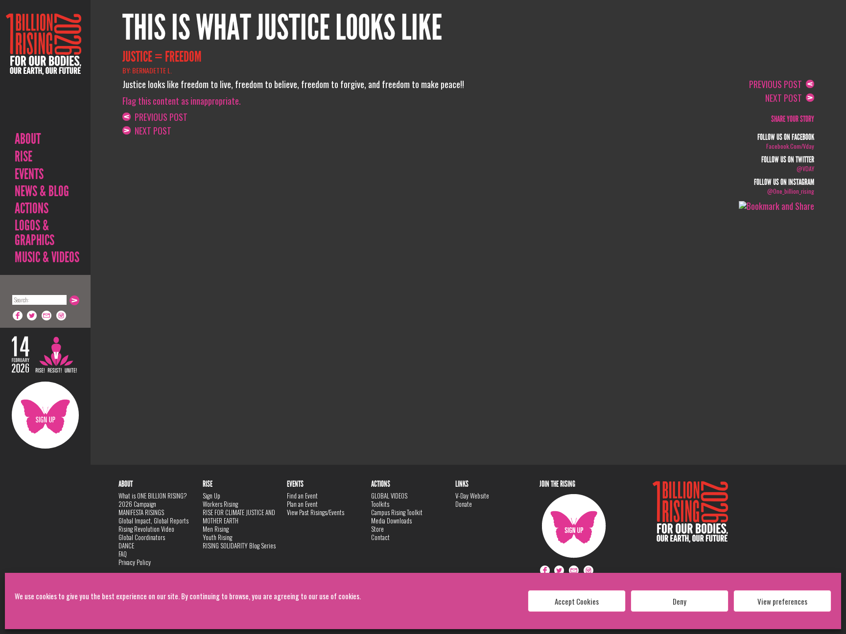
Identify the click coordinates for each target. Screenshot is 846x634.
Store (377, 529)
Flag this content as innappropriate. (181, 100)
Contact (380, 537)
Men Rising (216, 529)
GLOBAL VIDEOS (389, 495)
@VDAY (805, 168)
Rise (23, 156)
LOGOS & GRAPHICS (34, 233)
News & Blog (42, 191)
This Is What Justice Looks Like (282, 28)
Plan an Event (302, 504)
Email (47, 315)
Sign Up (45, 415)
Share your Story (792, 119)
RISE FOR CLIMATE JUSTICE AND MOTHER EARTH (239, 516)
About (28, 139)
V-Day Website (472, 495)
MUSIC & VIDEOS (47, 257)
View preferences (782, 601)
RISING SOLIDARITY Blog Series (239, 545)
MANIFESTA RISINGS (141, 512)
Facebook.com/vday (790, 146)
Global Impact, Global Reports (153, 520)
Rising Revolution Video (146, 529)
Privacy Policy (134, 562)
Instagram (61, 315)
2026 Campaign (137, 504)
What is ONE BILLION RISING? (152, 495)
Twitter (32, 315)
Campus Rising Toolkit (397, 512)
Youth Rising (217, 537)
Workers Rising (220, 504)
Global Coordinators (141, 537)
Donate (463, 504)
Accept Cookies (577, 601)
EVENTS (29, 174)
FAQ (122, 554)
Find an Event (302, 495)
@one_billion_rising (790, 191)
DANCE (126, 545)
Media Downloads (391, 520)
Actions (31, 208)
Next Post (151, 130)
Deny (679, 601)
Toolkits (380, 504)
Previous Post (159, 117)
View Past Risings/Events (315, 512)
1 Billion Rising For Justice (43, 68)
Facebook (17, 315)
